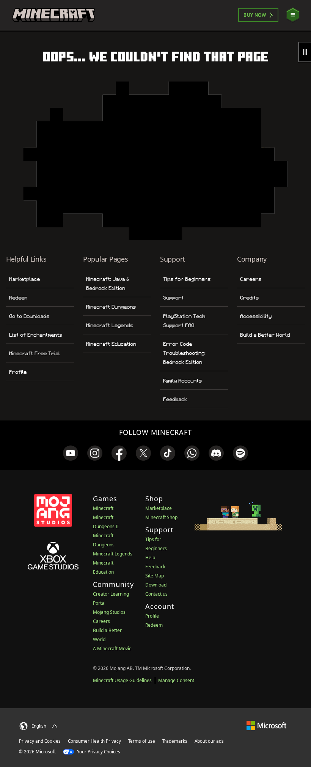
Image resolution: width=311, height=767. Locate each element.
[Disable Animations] (304, 52)
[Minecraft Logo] (53, 15)
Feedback (175, 399)
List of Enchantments (35, 335)
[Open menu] (293, 15)
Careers (250, 279)
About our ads (209, 741)
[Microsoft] (266, 725)
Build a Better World (265, 335)
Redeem (18, 297)
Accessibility (256, 316)
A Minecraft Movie (112, 648)
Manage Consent (176, 680)
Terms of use (141, 741)
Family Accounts (182, 380)
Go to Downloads (29, 316)
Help (150, 557)
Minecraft (103, 508)
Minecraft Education (111, 344)
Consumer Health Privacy (94, 741)
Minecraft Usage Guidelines (122, 680)
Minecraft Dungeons (111, 306)
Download (155, 585)
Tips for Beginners (186, 279)
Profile (18, 372)
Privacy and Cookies (40, 741)
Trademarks (174, 741)
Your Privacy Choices (98, 751)
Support (173, 297)
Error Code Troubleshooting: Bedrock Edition (184, 353)
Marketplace (24, 279)
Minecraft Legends (109, 325)
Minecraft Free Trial (34, 353)
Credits (249, 297)
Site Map (154, 576)
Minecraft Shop (161, 517)
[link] (70, 453)
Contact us (156, 594)
